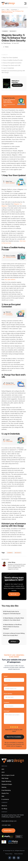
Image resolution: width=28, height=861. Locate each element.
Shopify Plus (5, 793)
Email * (6, 685)
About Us (4, 805)
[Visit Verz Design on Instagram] (14, 857)
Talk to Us (13, 594)
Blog (8, 9)
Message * (7, 711)
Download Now (17, 85)
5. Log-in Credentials (8, 68)
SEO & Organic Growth (8, 775)
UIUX (3, 772)
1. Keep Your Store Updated (10, 57)
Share (6, 47)
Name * (6, 676)
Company (6, 702)
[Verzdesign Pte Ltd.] (8, 3)
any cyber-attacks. (10, 279)
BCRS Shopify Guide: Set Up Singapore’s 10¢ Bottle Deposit (11, 612)
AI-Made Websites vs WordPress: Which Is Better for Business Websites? (12, 626)
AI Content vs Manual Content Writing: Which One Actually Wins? (14, 634)
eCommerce (14, 9)
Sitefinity (4, 787)
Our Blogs (4, 808)
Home (3, 9)
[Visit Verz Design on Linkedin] (18, 857)
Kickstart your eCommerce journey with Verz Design (13, 71)
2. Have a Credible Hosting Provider (12, 60)
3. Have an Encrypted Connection (11, 63)
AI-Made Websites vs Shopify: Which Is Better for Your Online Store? (13, 619)
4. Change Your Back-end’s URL (11, 65)
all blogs (13, 641)
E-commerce (5, 799)
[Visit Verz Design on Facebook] (9, 857)
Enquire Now (8, 830)
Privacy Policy (8, 853)
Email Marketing (6, 790)
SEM (3, 796)
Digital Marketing (6, 781)
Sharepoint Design (7, 784)
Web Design (5, 778)
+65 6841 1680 (6, 825)
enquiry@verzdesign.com (9, 821)
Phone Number (8, 693)
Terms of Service (18, 853)
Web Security (13, 31)
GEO (3, 769)
